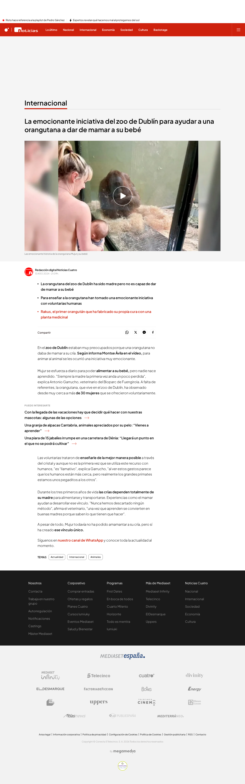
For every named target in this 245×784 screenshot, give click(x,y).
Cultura (190, 622)
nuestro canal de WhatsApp (80, 540)
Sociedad (192, 606)
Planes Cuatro (78, 606)
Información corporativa (66, 734)
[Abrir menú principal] (238, 30)
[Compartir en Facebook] (152, 332)
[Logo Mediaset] (122, 658)
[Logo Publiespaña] (122, 716)
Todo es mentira (118, 622)
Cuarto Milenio (117, 606)
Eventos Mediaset (81, 622)
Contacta (35, 591)
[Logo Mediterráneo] (170, 715)
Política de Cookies (150, 734)
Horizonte (114, 614)
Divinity (151, 606)
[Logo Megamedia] (124, 751)
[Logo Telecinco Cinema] (146, 702)
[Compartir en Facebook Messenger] (144, 332)
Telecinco (153, 599)
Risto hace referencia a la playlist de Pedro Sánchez (35, 20)
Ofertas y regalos (80, 599)
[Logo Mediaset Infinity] (50, 675)
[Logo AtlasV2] (74, 716)
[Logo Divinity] (194, 675)
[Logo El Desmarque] (50, 689)
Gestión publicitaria (174, 734)
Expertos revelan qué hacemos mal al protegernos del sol (106, 20)
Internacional (45, 103)
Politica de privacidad (94, 734)
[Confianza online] (122, 769)
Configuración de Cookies (123, 734)
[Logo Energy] (194, 689)
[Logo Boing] (146, 689)
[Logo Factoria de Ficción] (98, 689)
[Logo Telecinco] (98, 675)
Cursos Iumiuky (79, 614)
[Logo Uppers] (98, 702)
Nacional (191, 591)
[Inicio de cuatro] (7, 30)
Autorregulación (40, 611)
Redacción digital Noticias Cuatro (56, 269)
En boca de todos (120, 599)
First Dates (114, 591)
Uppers (151, 622)
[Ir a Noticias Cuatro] (26, 29)
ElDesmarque (156, 614)
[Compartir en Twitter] (135, 332)
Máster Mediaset (40, 634)
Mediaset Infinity (158, 591)
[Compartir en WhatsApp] (127, 332)
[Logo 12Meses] (194, 702)
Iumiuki (112, 629)
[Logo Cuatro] (146, 675)
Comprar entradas (81, 591)
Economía (192, 614)
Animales (96, 557)
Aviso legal (45, 734)
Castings (34, 626)
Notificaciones (39, 618)
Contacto (200, 734)
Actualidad (57, 557)
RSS (190, 734)
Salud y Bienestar (80, 629)
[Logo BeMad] (51, 702)
